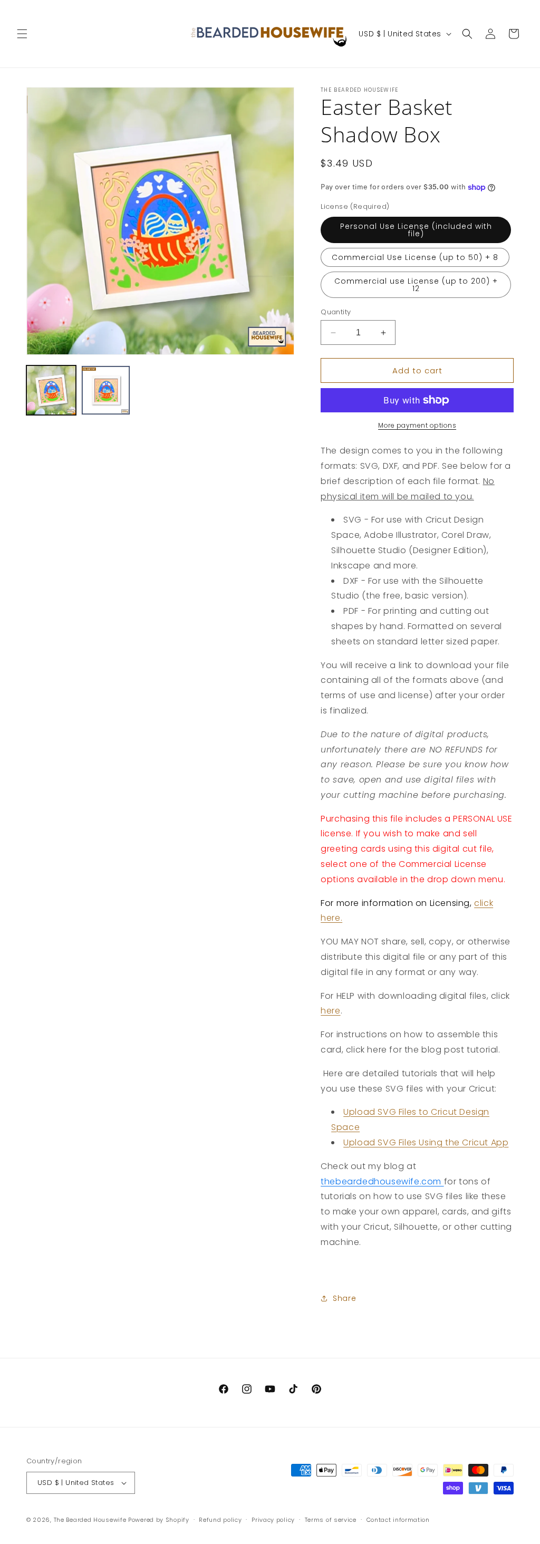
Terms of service (330, 1520)
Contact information (398, 1520)
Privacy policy (273, 1520)
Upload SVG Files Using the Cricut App (425, 1142)
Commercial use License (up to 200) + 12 (416, 285)
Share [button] (344, 1298)
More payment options (417, 425)
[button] (22, 33)
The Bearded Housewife (90, 1520)
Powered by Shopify (158, 1520)
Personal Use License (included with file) (416, 230)
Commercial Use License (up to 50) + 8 (415, 257)
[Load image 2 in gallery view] (106, 390)
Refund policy (220, 1520)
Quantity (336, 312)
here (330, 1011)
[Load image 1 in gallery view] (51, 390)
